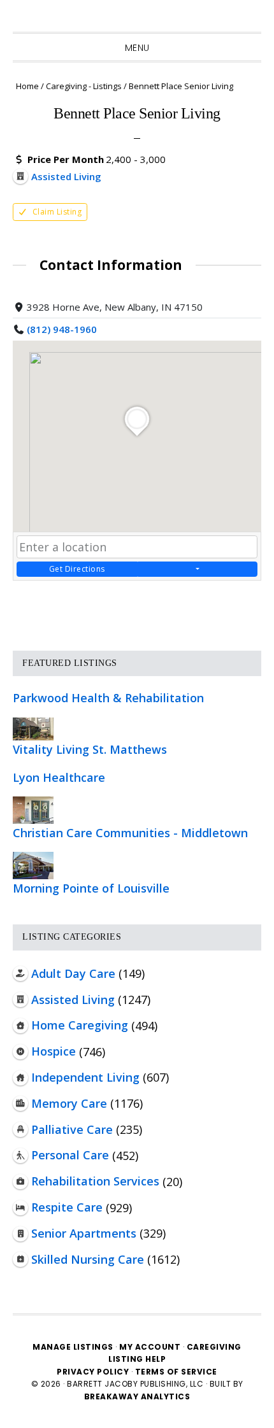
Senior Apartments (83, 1233)
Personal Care (70, 1155)
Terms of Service (176, 1371)
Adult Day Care (73, 973)
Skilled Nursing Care (87, 1259)
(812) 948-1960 (62, 329)
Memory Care (69, 1103)
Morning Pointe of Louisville (91, 888)
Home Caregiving (79, 1025)
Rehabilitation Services (95, 1181)
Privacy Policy (94, 1371)
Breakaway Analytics (137, 1396)
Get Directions (77, 568)
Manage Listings (72, 1346)
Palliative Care (72, 1129)
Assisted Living (73, 999)
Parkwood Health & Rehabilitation (108, 697)
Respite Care (67, 1207)
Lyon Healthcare (59, 777)
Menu (137, 47)
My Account (149, 1346)
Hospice (53, 1051)
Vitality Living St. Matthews (90, 749)
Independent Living (85, 1077)
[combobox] (137, 546)
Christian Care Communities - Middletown (130, 832)
